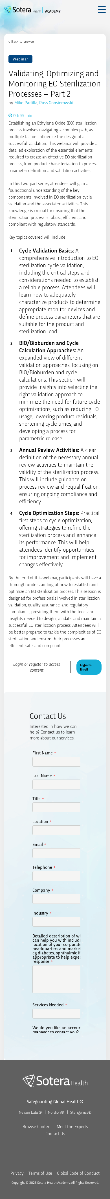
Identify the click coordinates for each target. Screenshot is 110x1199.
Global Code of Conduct (78, 1173)
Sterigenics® (80, 1112)
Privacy (17, 1173)
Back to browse (22, 41)
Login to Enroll (85, 667)
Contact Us (55, 1133)
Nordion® (56, 1112)
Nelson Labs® (30, 1112)
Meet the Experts (72, 1126)
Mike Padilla (26, 102)
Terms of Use (40, 1173)
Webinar (20, 59)
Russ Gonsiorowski (56, 102)
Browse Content (37, 1126)
